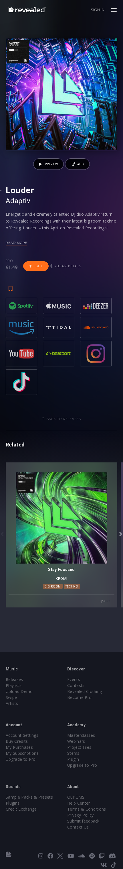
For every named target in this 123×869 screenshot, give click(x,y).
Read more (16, 243)
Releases (14, 679)
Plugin (73, 759)
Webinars (76, 741)
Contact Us (78, 827)
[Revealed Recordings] (27, 9)
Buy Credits (17, 741)
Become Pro (79, 697)
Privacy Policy (80, 815)
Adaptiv (18, 201)
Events (73, 679)
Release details (67, 266)
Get (39, 266)
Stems (73, 753)
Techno (72, 586)
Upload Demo (19, 691)
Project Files (79, 747)
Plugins (12, 803)
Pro (9, 261)
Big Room (53, 586)
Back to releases (63, 419)
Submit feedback (83, 821)
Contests (76, 685)
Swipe (11, 697)
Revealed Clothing (84, 691)
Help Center (78, 803)
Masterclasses (81, 735)
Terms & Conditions (86, 809)
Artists (12, 703)
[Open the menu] (115, 10)
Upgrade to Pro (20, 759)
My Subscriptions (22, 753)
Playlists (13, 685)
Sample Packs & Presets (29, 797)
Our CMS (75, 797)
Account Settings (22, 735)
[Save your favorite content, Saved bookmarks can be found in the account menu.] (10, 286)
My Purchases (19, 747)
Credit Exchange (21, 809)
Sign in (97, 9)
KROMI (61, 578)
